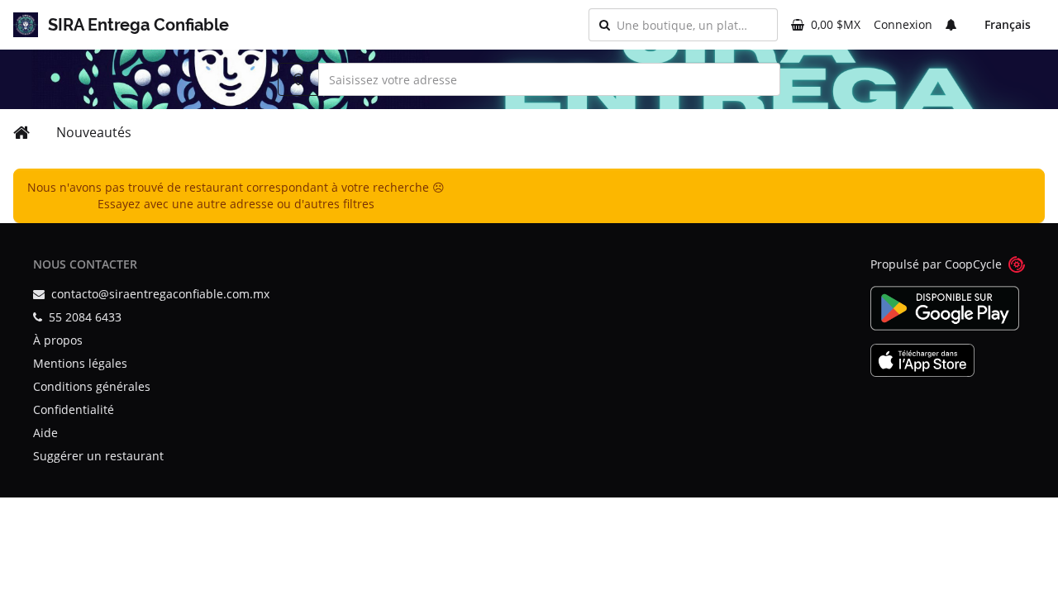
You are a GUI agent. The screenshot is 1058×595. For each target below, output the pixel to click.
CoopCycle (973, 264)
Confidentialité (73, 409)
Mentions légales (80, 363)
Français (1007, 24)
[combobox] (692, 24)
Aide (45, 432)
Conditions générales (91, 386)
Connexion (903, 24)
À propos (58, 340)
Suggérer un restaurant (98, 456)
